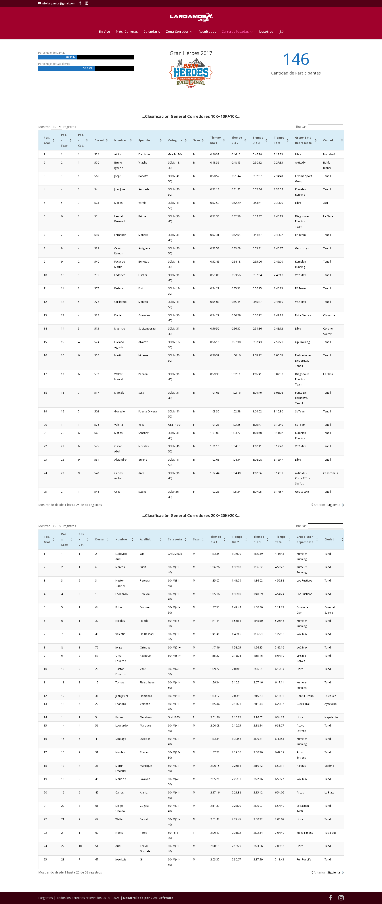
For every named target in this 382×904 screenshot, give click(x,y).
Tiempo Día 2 (236, 140)
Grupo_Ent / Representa (303, 140)
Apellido (144, 140)
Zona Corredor (177, 32)
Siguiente (333, 505)
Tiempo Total (279, 140)
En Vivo (104, 32)
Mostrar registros (57, 127)
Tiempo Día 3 (258, 140)
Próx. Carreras (127, 32)
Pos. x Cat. (81, 140)
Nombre (120, 140)
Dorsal (99, 140)
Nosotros (266, 32)
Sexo (196, 140)
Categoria (175, 140)
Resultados (207, 32)
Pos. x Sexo (64, 140)
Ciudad (328, 140)
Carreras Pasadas (235, 32)
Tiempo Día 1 (215, 140)
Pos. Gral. (47, 140)
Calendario (151, 32)
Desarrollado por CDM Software (148, 898)
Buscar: (301, 126)
